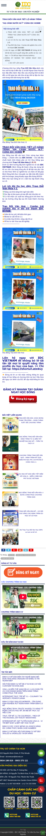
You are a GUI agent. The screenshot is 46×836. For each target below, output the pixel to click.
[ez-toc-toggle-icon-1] (39, 29)
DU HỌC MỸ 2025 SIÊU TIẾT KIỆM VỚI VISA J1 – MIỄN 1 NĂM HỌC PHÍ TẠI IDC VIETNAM (31, 476)
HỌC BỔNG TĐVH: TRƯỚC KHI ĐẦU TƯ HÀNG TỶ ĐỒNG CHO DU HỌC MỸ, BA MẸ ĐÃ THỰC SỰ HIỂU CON (22, 710)
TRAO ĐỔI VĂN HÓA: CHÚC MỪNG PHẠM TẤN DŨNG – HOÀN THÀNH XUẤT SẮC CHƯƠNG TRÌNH (31, 420)
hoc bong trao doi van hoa (26, 555)
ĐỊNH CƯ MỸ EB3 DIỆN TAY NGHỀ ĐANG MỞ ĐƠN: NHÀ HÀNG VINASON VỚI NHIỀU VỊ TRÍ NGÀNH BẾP (20, 679)
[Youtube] (25, 829)
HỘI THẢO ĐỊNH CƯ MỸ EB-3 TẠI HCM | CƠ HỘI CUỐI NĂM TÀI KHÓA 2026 (21, 685)
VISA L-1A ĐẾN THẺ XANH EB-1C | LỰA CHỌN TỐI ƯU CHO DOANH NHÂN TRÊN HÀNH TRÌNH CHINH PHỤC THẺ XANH (22, 691)
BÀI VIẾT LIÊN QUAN (17, 63)
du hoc (11, 555)
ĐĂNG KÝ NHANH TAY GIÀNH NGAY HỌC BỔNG (23, 59)
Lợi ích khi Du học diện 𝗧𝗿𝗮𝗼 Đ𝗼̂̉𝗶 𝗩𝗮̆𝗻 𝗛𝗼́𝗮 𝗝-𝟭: (24, 41)
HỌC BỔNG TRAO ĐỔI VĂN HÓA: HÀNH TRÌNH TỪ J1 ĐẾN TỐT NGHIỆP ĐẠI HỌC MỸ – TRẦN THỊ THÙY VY (31, 440)
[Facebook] (23, 829)
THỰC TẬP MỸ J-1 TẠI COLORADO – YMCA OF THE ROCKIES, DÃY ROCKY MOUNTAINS (21, 717)
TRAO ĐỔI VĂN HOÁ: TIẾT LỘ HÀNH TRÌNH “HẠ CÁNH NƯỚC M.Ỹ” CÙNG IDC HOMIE (23, 34)
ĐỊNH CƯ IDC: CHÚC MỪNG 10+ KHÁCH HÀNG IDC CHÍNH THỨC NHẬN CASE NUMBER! (21, 727)
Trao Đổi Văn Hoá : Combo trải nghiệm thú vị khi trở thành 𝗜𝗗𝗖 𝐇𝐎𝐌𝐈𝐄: (24, 46)
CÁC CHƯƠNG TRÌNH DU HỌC (14, 582)
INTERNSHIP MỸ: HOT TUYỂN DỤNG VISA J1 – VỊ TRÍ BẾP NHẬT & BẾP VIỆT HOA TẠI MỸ (22, 722)
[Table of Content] (40, 29)
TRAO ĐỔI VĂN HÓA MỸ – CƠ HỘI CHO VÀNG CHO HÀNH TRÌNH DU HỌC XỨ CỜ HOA (31, 513)
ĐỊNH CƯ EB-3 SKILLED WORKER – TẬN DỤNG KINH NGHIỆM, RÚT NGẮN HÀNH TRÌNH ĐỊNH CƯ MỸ (22, 703)
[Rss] (21, 829)
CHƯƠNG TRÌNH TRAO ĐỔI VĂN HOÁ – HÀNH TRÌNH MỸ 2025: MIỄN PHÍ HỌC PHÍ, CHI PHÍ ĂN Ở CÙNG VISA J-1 (31, 458)
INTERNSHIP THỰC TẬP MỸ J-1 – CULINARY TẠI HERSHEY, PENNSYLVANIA (22, 697)
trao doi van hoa (7, 558)
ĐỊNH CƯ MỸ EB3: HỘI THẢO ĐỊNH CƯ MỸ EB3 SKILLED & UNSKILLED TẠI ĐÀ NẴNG (21, 732)
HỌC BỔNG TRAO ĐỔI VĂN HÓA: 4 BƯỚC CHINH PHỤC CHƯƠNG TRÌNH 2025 (31, 495)
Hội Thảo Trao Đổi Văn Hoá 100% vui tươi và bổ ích (31, 531)
